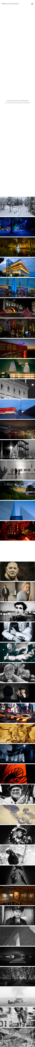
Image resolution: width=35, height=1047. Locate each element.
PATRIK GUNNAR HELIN (10, 4)
